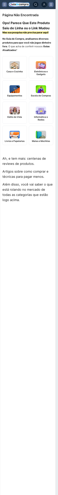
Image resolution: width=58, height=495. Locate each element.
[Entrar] (44, 4)
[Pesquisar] (35, 4)
